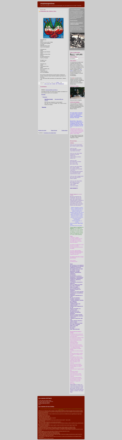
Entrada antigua (64, 130)
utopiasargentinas (47, 3)
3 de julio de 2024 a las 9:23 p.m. (51, 89)
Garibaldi (53, 83)
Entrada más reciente (42, 130)
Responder (43, 94)
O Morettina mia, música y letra (48, 11)
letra (56, 83)
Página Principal (54, 130)
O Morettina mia (61, 83)
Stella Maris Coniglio (49, 99)
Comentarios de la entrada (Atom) (50, 132)
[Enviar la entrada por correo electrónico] (61, 82)
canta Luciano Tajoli (48, 83)
